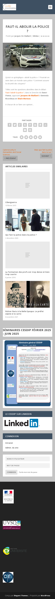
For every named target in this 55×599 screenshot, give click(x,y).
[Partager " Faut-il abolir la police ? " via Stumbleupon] (45, 124)
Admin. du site (11, 447)
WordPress (45, 595)
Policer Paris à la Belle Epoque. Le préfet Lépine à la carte (24, 312)
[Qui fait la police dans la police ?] (27, 220)
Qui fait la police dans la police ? (21, 235)
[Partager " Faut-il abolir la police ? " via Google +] (19, 124)
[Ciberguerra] (27, 185)
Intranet (9, 443)
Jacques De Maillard (22, 36)
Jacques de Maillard (29, 95)
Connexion (11, 472)
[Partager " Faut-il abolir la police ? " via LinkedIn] (35, 124)
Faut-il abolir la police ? (14, 92)
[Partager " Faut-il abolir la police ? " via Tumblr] (25, 124)
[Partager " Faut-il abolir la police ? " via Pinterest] (30, 124)
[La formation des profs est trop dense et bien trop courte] (27, 255)
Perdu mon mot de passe (28, 472)
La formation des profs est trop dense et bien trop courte (27, 273)
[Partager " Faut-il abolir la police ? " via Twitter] (14, 124)
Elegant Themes (21, 595)
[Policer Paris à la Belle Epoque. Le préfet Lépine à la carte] (27, 294)
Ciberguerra (11, 202)
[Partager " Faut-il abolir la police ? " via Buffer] (40, 124)
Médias (36, 36)
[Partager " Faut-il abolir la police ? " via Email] (25, 130)
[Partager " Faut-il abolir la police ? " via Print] (30, 130)
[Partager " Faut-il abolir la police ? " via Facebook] (9, 124)
